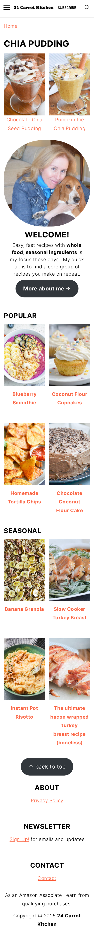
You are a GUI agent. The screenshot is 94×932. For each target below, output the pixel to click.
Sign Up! (19, 839)
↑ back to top (47, 766)
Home (10, 26)
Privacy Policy (47, 800)
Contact (47, 878)
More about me (43, 288)
